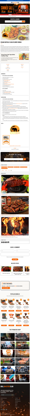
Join (24, 159)
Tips (8, 170)
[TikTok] (8, 242)
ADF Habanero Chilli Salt (10, 105)
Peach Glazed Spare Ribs (4, 193)
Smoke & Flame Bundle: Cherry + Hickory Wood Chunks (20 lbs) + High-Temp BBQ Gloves (26, 321)
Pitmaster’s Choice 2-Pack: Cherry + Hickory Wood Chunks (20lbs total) (18, 307)
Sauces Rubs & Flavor (4, 168)
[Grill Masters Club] (15, 2)
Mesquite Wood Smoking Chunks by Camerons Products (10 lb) (18, 321)
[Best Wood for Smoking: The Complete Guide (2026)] (15, 226)
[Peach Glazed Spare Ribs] (15, 184)
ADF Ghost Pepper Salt (19, 103)
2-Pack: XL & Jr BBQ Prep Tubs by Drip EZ (11, 320)
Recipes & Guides (5, 16)
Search (23, 21)
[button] (27, 2)
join (12, 394)
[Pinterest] (5, 242)
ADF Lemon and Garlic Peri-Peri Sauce (12, 108)
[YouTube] (7, 242)
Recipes (3, 170)
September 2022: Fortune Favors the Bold (15, 145)
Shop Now (4, 310)
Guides (6, 170)
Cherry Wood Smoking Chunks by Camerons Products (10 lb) (4, 307)
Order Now (20, 14)
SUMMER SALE (9, 0)
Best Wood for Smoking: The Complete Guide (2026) (8, 236)
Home (1, 16)
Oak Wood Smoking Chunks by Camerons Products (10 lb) (11, 307)
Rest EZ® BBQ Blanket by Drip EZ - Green (4, 320)
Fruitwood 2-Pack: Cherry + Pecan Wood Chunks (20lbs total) (26, 307)
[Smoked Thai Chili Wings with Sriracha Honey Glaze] (15, 205)
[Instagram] (3, 242)
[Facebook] (2, 242)
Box (1, 43)
